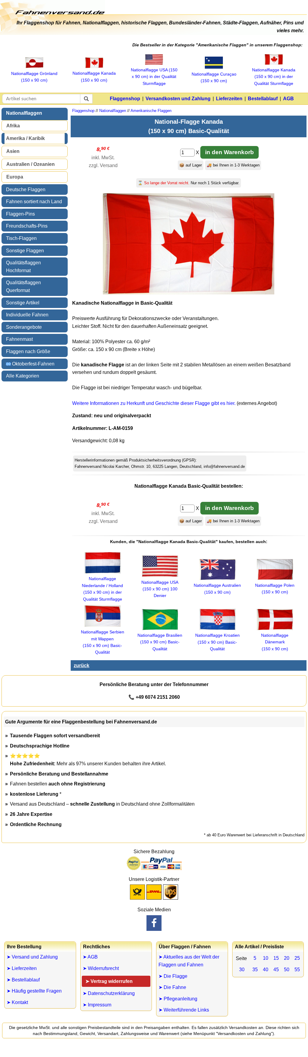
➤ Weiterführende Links (184, 1009)
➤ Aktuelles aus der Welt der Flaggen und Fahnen (189, 960)
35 (255, 969)
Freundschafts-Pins (27, 225)
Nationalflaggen (24, 113)
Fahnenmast (19, 339)
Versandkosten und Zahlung (178, 98)
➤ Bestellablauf (23, 979)
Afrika (13, 125)
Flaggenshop (125, 98)
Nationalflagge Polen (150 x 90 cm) (274, 588)
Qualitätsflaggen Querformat (23, 286)
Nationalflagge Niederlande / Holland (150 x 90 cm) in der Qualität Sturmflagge (102, 588)
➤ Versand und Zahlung (32, 956)
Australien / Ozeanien (30, 164)
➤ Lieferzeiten (22, 968)
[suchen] (86, 99)
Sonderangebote (24, 327)
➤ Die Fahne (172, 987)
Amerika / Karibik (25, 138)
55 (297, 969)
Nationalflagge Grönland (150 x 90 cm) (34, 76)
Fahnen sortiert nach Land (34, 201)
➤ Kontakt (17, 1002)
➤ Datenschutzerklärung (109, 993)
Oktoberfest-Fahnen (32, 363)
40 (265, 969)
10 (265, 958)
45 (276, 969)
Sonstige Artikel (22, 302)
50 (286, 969)
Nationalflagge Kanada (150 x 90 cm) (94, 76)
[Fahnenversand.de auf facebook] (154, 923)
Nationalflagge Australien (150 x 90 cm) (217, 588)
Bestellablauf (263, 98)
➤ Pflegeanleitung (178, 998)
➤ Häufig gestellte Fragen (34, 990)
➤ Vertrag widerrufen (109, 981)
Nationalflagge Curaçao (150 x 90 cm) (214, 77)
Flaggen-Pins (20, 213)
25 (297, 958)
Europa (14, 176)
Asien (13, 151)
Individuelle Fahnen (27, 314)
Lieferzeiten (229, 98)
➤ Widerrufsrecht (101, 968)
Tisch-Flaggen (21, 238)
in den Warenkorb (229, 152)
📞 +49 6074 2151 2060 (154, 697)
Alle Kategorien (22, 375)
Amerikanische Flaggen (151, 110)
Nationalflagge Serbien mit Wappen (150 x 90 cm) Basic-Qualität (102, 642)
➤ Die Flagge (173, 976)
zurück (81, 665)
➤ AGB (90, 956)
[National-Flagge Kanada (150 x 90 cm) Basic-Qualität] (188, 292)
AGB (288, 98)
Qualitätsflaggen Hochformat (23, 266)
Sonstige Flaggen (25, 250)
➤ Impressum (97, 1004)
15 (276, 958)
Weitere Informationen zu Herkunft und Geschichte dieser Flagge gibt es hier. (154, 403)
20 (286, 958)
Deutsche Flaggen (25, 189)
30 (242, 969)
